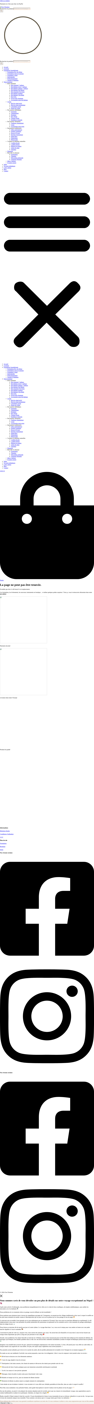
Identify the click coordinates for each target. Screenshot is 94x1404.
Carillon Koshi (15, 143)
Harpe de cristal (15, 108)
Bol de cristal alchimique (18, 105)
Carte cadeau (7, 168)
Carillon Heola (15, 144)
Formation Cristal (12, 75)
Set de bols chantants (17, 98)
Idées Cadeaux (11, 161)
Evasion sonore (11, 163)
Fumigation (14, 154)
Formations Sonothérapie (11, 70)
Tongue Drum (15, 118)
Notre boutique (8, 82)
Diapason (10, 151)
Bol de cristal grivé (16, 103)
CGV (1, 837)
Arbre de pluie (15, 148)
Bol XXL (14, 97)
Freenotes (14, 111)
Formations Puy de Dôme (14, 72)
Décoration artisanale (17, 158)
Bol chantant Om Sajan (18, 92)
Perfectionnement (12, 78)
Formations (3, 843)
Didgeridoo (14, 138)
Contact (6, 171)
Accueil (6, 67)
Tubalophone (15, 113)
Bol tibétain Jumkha (17, 93)
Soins (5, 164)
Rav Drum (14, 116)
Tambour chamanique (17, 123)
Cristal (9, 102)
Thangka (13, 156)
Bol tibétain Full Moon (17, 90)
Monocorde (14, 139)
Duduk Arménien (16, 131)
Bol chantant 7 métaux (17, 85)
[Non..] (12, 1403)
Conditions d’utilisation (6, 834)
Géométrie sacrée (16, 106)
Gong (12, 125)
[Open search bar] (1, 59)
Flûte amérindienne (16, 130)
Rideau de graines (16, 146)
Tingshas (13, 149)
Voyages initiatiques (9, 166)
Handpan (13, 115)
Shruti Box (14, 136)
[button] (47, 267)
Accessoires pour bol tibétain (19, 100)
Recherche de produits (6, 9)
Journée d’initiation (12, 80)
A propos (6, 69)
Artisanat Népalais (16, 159)
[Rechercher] (1, 11)
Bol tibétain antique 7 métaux (19, 88)
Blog (5, 169)
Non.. (9, 1403)
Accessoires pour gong (17, 126)
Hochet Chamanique (17, 135)
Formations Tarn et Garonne (15, 73)
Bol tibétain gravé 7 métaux (19, 87)
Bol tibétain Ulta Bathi (17, 95)
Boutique (2, 846)
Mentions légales (5, 831)
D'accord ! (3, 1403)
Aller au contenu (5, 1)
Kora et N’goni (15, 133)
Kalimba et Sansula (16, 120)
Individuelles (11, 77)
